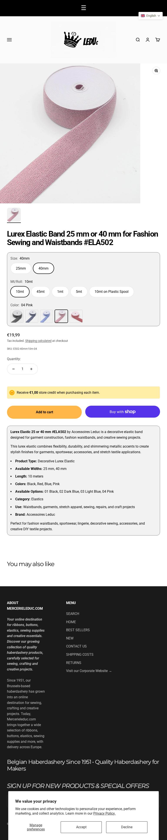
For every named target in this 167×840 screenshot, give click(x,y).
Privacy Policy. (104, 813)
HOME (71, 622)
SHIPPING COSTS (80, 654)
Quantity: (14, 359)
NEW (69, 638)
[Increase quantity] (31, 369)
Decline (126, 827)
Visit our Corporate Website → (89, 671)
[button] (150, 15)
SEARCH (72, 614)
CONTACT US (76, 646)
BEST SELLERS (78, 630)
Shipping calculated (38, 341)
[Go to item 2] (14, 215)
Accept (81, 827)
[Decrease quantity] (13, 369)
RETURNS (73, 663)
